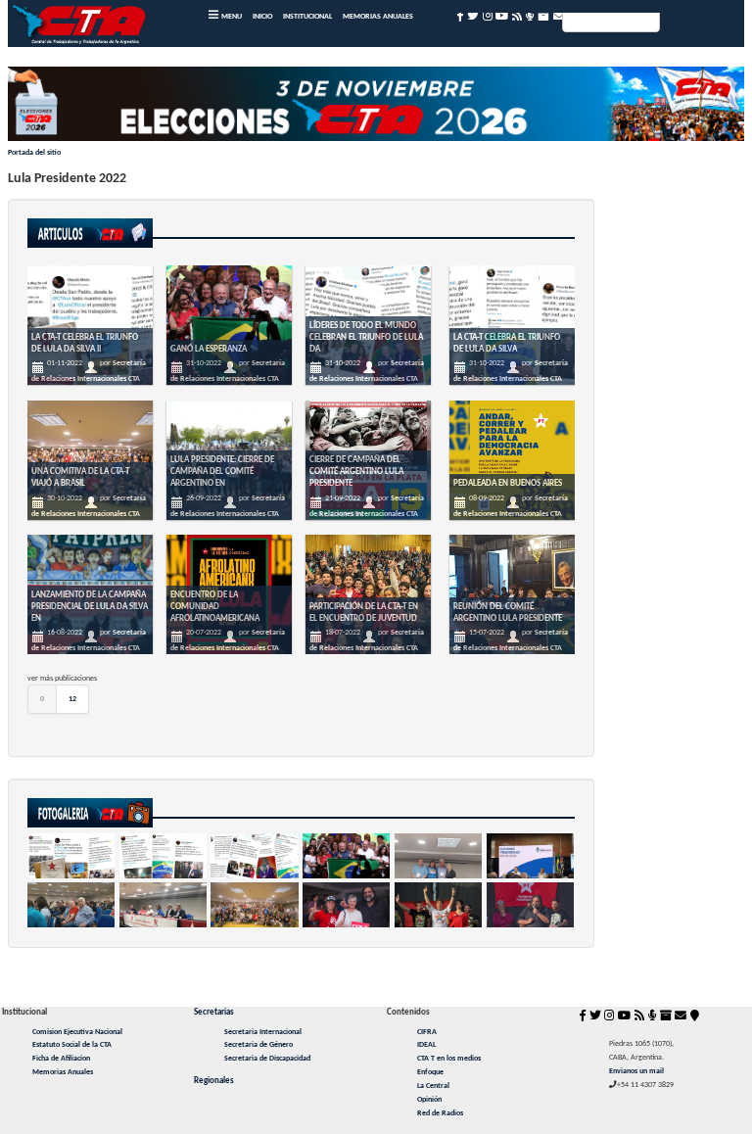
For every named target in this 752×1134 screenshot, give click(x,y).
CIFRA (427, 1032)
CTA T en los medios (449, 1059)
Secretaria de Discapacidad (267, 1059)
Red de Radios (440, 1113)
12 (72, 699)
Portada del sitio (34, 153)
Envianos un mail (636, 1071)
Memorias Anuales (62, 1072)
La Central (433, 1086)
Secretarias (214, 1012)
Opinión (429, 1100)
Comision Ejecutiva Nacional (77, 1032)
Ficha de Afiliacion (61, 1059)
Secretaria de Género (258, 1045)
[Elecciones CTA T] (376, 108)
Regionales (214, 1080)
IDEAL (426, 1045)
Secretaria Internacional (263, 1032)
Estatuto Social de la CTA (72, 1045)
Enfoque (430, 1072)
